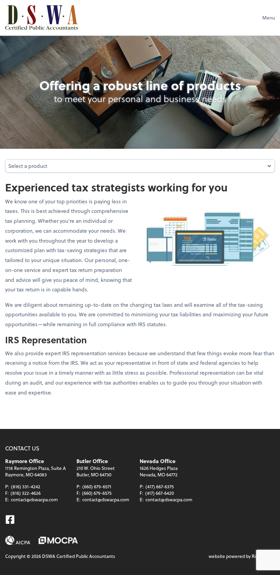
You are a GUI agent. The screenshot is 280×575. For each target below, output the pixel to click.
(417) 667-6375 (159, 486)
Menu (268, 17)
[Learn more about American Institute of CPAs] (18, 540)
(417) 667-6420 (159, 493)
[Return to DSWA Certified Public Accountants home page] (41, 17)
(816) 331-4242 (25, 486)
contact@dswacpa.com (34, 499)
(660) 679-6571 (96, 486)
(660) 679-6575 (97, 493)
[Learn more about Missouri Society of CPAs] (58, 540)
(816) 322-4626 (26, 493)
